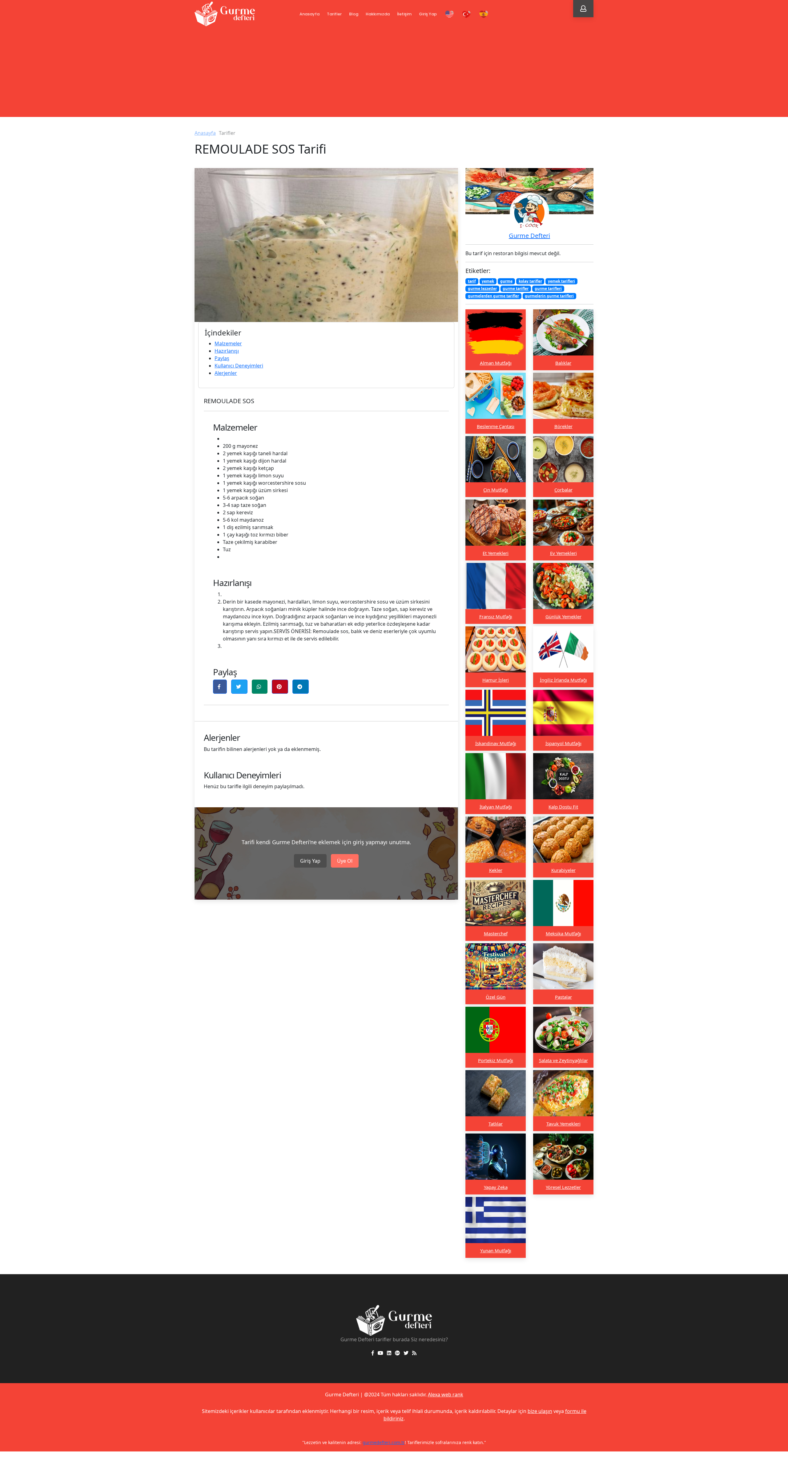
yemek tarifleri (561, 281)
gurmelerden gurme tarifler (493, 296)
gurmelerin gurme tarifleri (549, 296)
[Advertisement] (394, 74)
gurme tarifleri (548, 288)
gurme (506, 281)
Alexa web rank (445, 1394)
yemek (488, 281)
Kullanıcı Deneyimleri (239, 365)
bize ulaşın (540, 1411)
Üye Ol (344, 860)
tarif (472, 281)
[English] (449, 14)
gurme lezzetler (482, 288)
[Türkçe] (467, 14)
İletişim (404, 14)
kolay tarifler (530, 281)
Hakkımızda (378, 14)
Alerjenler (226, 373)
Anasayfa (310, 14)
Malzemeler (228, 343)
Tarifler (334, 14)
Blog (353, 14)
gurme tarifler (516, 288)
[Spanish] (483, 14)
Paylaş (222, 358)
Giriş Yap (428, 14)
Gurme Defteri (529, 235)
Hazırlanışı (227, 350)
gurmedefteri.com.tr (461, 1442)
